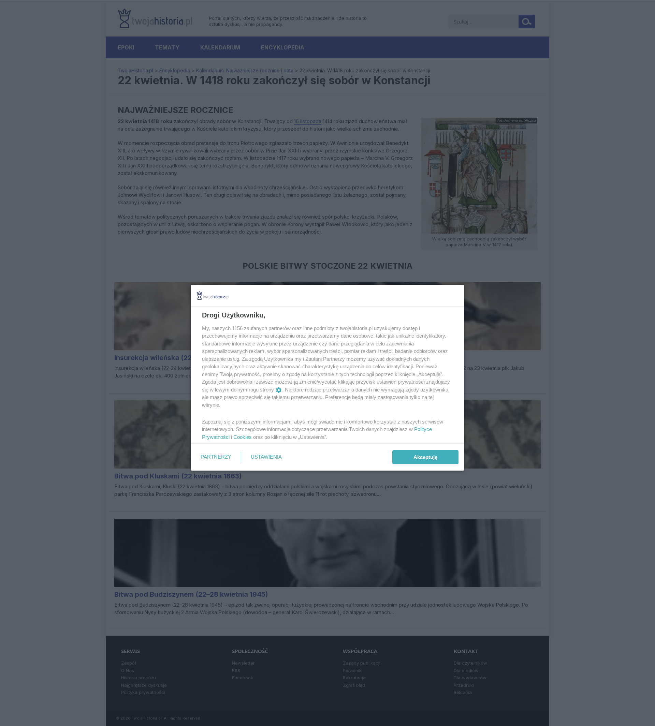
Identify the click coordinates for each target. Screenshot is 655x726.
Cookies (242, 437)
